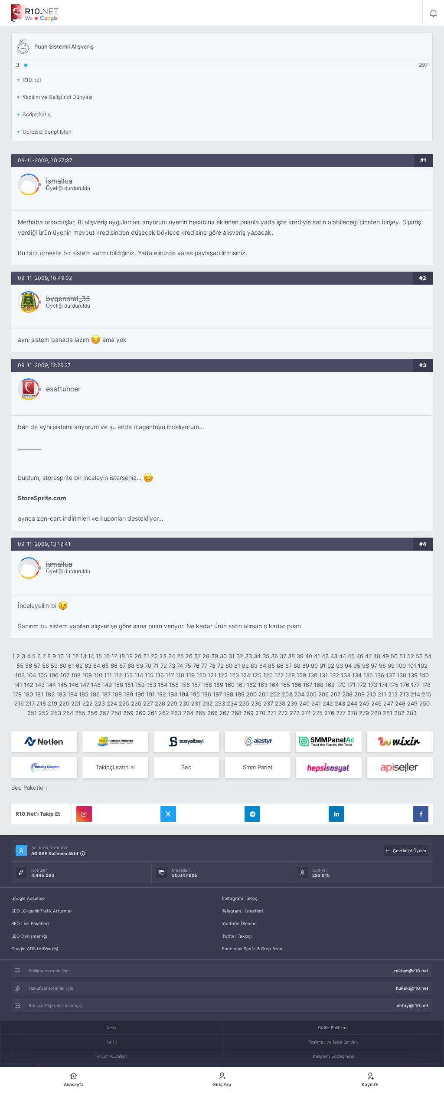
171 (351, 684)
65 (105, 665)
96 (365, 665)
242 (328, 703)
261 (152, 712)
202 (275, 694)
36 (274, 656)
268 (236, 712)
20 (137, 656)
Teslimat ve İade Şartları (333, 1041)
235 (244, 703)
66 (114, 665)
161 (240, 684)
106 (54, 675)
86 (280, 665)
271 (271, 712)
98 (382, 665)
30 (223, 656)
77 (204, 665)
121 (212, 675)
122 (223, 675)
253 (56, 712)
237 (268, 703)
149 (107, 684)
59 (54, 665)
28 (205, 656)
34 (257, 656)
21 (146, 656)
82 (245, 665)
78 (212, 665)
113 (128, 675)
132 (334, 675)
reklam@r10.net (411, 970)
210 (371, 694)
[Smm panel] (329, 741)
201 (263, 694)
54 (427, 656)
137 (390, 675)
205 (311, 694)
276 (329, 712)
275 (318, 712)
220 (64, 703)
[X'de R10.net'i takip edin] (168, 814)
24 (171, 656)
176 (404, 684)
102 (423, 665)
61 (71, 665)
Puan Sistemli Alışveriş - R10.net (35, 13)
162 (251, 684)
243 (340, 703)
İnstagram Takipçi (240, 898)
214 (415, 694)
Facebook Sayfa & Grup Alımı (252, 948)
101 (412, 665)
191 (150, 694)
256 (92, 712)
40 (308, 656)
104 (31, 675)
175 (393, 684)
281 (387, 712)
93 (339, 665)
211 (382, 694)
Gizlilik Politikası (333, 1027)
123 (234, 675)
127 (279, 675)
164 (274, 684)
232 (207, 703)
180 (28, 694)
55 (19, 665)
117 (170, 675)
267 (224, 712)
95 (356, 665)
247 (388, 703)
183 (61, 694)
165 (285, 684)
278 (352, 712)
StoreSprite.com (42, 498)
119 (190, 675)
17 (114, 656)
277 (341, 712)
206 (323, 694)
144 (51, 684)
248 (400, 703)
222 (87, 703)
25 (180, 656)
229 (172, 703)
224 (112, 703)
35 (265, 656)
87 (288, 665)
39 (300, 656)
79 (220, 665)
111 (108, 675)
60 (62, 665)
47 (368, 656)
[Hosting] (44, 741)
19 (130, 656)
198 (228, 694)
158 (207, 684)
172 (361, 684)
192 (161, 694)
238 (280, 703)
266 (212, 712)
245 (364, 703)
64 (96, 665)
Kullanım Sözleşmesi (333, 1056)
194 (184, 694)
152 (140, 684)
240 (304, 703)
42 (325, 656)
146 (73, 684)
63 (88, 665)
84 (262, 665)
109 (87, 675)
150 (118, 684)
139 (413, 675)
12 (75, 656)
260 (140, 712)
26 (189, 656)
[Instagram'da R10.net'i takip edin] (84, 814)
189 (128, 694)
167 (307, 684)
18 (122, 656)
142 (28, 684)
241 (316, 703)
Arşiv (111, 1027)
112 (118, 675)
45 (351, 656)
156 (185, 684)
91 (323, 665)
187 (106, 694)
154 (162, 684)
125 (256, 675)
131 (323, 675)
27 (197, 656)
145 (62, 684)
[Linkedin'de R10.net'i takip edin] (336, 814)
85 (271, 665)
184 (72, 694)
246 (376, 703)
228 (160, 703)
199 (240, 694)
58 (45, 665)
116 (159, 675)
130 (312, 675)
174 (383, 684)
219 (52, 703)
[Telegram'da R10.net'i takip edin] (252, 814)
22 (154, 656)
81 (237, 665)
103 (20, 675)
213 (404, 694)
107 (64, 675)
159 (218, 684)
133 (345, 675)
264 (188, 712)
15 (99, 656)
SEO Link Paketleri (30, 923)
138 (401, 675)
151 (129, 684)
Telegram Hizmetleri (242, 910)
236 (256, 703)
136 (379, 675)
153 (151, 684)
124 (245, 675)
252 (44, 712)
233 (220, 703)
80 (228, 665)
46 (359, 656)
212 (393, 694)
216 (19, 703)
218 (41, 703)
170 (341, 684)
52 (410, 656)
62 (79, 665)
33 (248, 656)
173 (372, 684)
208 (347, 694)
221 (76, 703)
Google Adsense (28, 898)
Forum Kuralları (111, 1056)
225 (124, 703)
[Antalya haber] (115, 741)
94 (348, 665)
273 (295, 712)
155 (174, 684)
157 (196, 684)
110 (98, 675)
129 (301, 675)
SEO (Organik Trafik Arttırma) (41, 910)
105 (42, 675)
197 (217, 694)
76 (196, 665)
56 (28, 665)
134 (357, 675)
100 (401, 665)
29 (214, 656)
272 (283, 712)
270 (260, 712)
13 (83, 656)
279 (364, 712)
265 (200, 712)
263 (176, 712)
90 (314, 665)
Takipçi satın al (115, 767)
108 (76, 675)
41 (317, 656)
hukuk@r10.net (412, 988)
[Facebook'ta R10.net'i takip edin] (420, 814)
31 (232, 656)
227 (148, 703)
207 (335, 694)
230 (184, 703)
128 (290, 675)
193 (172, 694)
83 (254, 665)
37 (283, 656)
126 (268, 675)
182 (50, 694)
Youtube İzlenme (239, 923)
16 (107, 656)
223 (100, 703)
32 (239, 656)
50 (394, 656)
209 (359, 694)
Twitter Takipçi (236, 936)
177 (415, 684)
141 (17, 684)
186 (95, 694)
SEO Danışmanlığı (29, 936)
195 (195, 694)
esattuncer (63, 388)
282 (399, 712)
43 (333, 656)
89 (305, 665)
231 (196, 703)
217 (30, 703)
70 (148, 665)
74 (180, 665)
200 (251, 694)
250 (424, 703)
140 (424, 675)
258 (116, 712)
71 (156, 665)
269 (248, 712)
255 (80, 712)
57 (37, 665)
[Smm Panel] (186, 741)
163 (263, 684)
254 (68, 712)
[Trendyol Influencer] (400, 741)
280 (376, 712)
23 (163, 656)
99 (391, 665)
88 (297, 665)
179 (17, 694)
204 (299, 694)
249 (412, 703)
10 (61, 656)
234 (232, 703)
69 (139, 665)
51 (402, 656)
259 (128, 712)
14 (91, 656)
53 (419, 656)
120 (201, 675)
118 (180, 675)
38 (291, 656)
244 (352, 703)
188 (117, 694)
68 (130, 665)
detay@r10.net (412, 1005)
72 (163, 665)
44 (342, 656)
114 (138, 675)
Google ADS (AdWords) (35, 948)
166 (296, 684)
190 (139, 694)
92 (330, 665)
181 (39, 694)
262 (164, 712)
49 (385, 656)
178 (426, 684)
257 (104, 712)
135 (368, 675)
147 (84, 684)
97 (374, 665)
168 (318, 684)
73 (172, 665)
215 (426, 694)
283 (411, 712)
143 (40, 684)
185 (83, 694)
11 (68, 656)
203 (287, 694)
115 (149, 675)
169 (330, 684)
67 (122, 665)
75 (188, 665)
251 (32, 712)
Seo (186, 767)
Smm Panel (257, 767)
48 (376, 656)
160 (230, 684)
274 (306, 712)
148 (96, 684)
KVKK (111, 1041)
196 (206, 694)
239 (292, 703)
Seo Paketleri (29, 787)
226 (136, 703)
